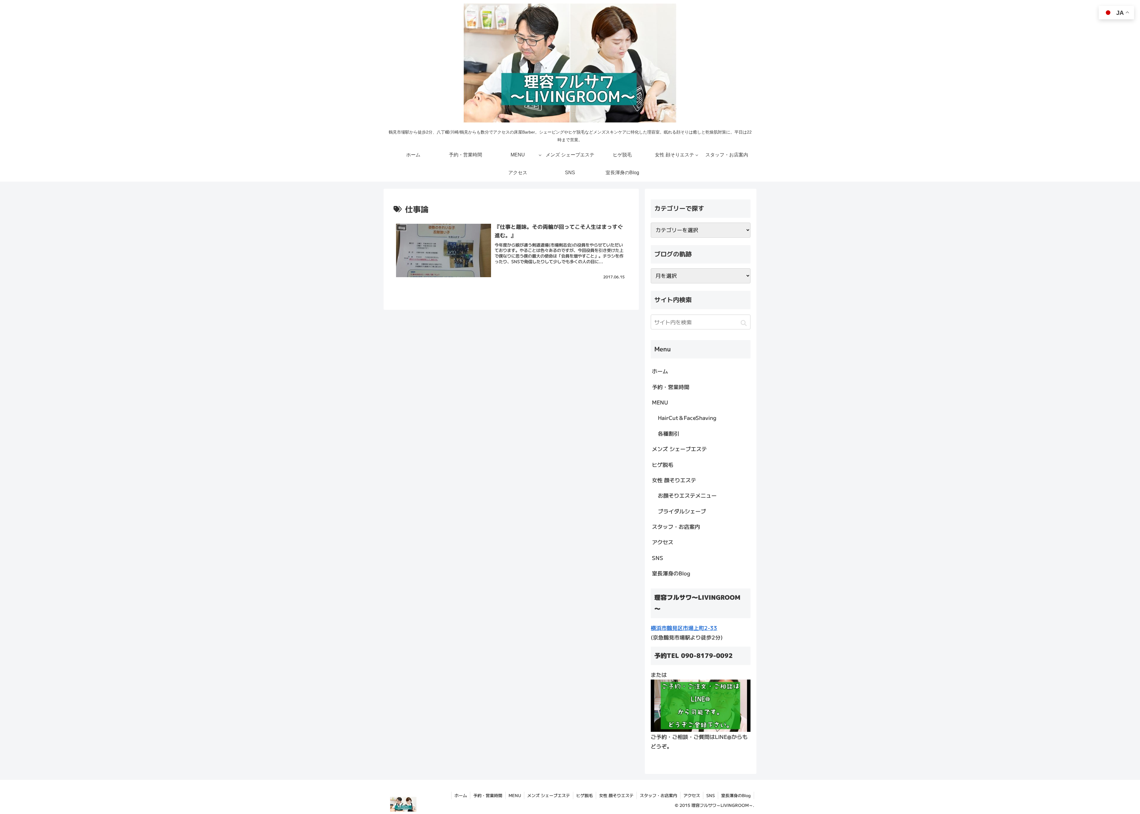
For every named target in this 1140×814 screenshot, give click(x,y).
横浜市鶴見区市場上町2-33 (684, 627)
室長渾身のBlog (671, 573)
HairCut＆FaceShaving (687, 417)
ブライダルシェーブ (682, 511)
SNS (657, 557)
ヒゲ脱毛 (662, 464)
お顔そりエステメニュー (687, 495)
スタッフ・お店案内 (676, 526)
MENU (660, 402)
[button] (743, 322)
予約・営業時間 (670, 387)
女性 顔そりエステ (674, 480)
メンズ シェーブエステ (679, 449)
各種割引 (668, 433)
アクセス (662, 542)
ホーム (660, 371)
